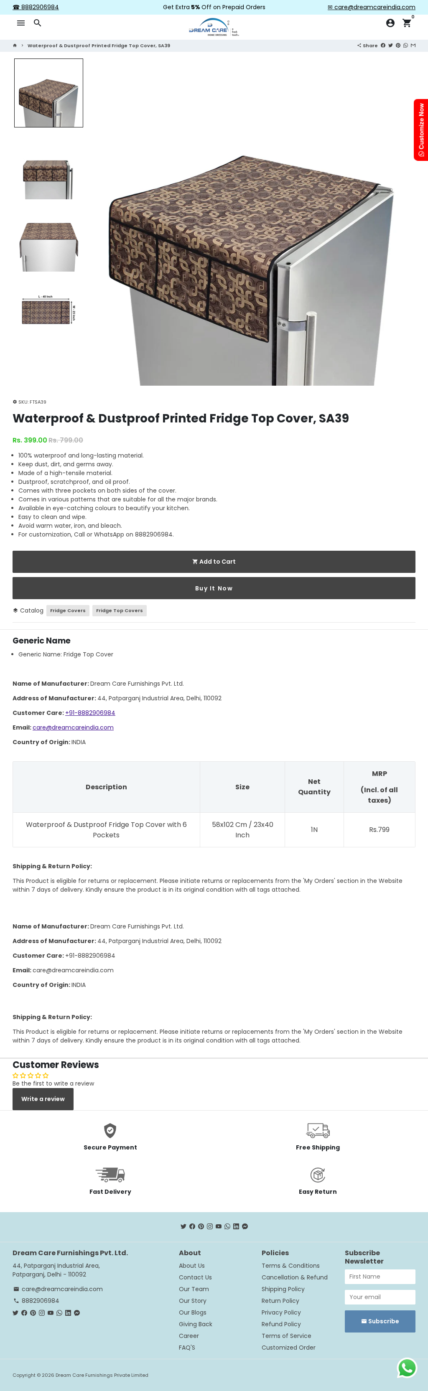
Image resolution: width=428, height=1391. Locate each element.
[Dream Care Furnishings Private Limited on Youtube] (219, 1227)
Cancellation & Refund (295, 1277)
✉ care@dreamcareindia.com (371, 7)
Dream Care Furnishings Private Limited (102, 1375)
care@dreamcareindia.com (73, 727)
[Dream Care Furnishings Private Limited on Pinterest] (201, 1227)
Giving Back (195, 1324)
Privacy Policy (281, 1312)
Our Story (192, 1301)
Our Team (194, 1289)
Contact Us (195, 1277)
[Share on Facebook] (383, 45)
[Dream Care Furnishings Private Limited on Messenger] (245, 1227)
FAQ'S (187, 1347)
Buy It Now (214, 588)
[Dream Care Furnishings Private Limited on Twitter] (183, 1227)
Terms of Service (286, 1336)
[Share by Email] (413, 45)
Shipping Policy (283, 1289)
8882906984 (36, 1301)
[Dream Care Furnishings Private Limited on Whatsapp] (227, 1227)
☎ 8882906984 (36, 7)
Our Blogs (192, 1312)
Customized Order (289, 1347)
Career (189, 1336)
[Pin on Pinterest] (398, 45)
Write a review (43, 1099)
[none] (48, 92)
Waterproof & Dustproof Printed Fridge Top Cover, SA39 (99, 45)
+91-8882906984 (90, 713)
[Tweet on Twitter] (390, 45)
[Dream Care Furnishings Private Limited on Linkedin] (236, 1227)
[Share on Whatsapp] (405, 45)
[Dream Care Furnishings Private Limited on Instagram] (210, 1227)
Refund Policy (281, 1324)
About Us (192, 1265)
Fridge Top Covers (119, 610)
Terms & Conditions (291, 1265)
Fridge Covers (68, 610)
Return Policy (280, 1301)
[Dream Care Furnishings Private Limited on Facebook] (192, 1227)
